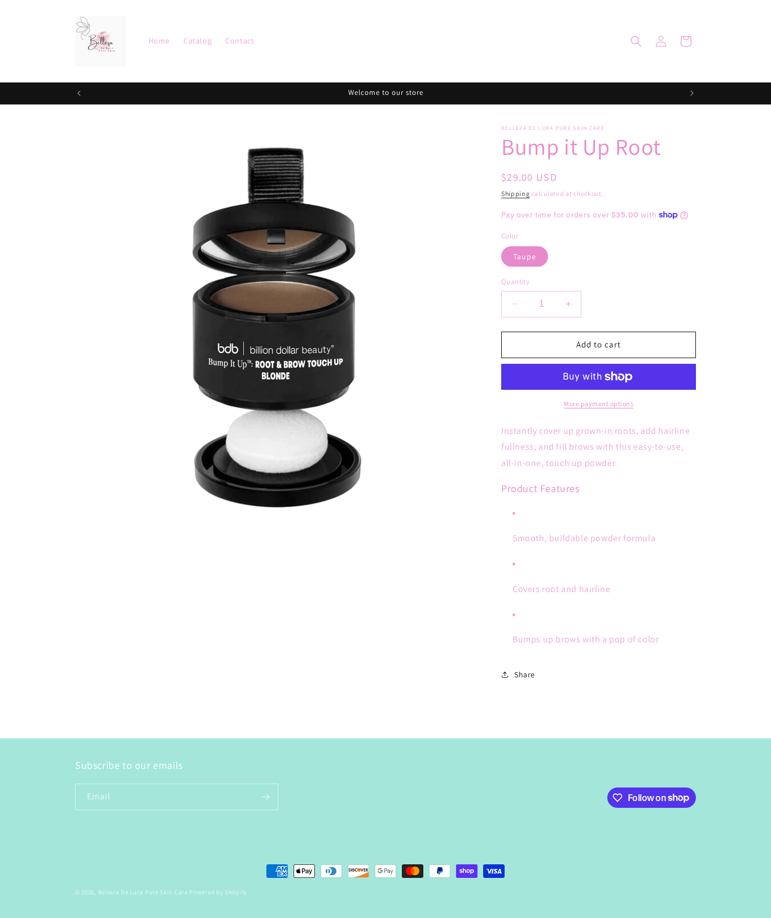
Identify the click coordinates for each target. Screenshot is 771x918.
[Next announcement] (692, 93)
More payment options (598, 403)
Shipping (515, 193)
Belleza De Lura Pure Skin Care (143, 892)
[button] (636, 41)
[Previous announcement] (79, 93)
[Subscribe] (265, 797)
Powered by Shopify (218, 892)
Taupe (524, 256)
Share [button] (524, 674)
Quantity (515, 281)
